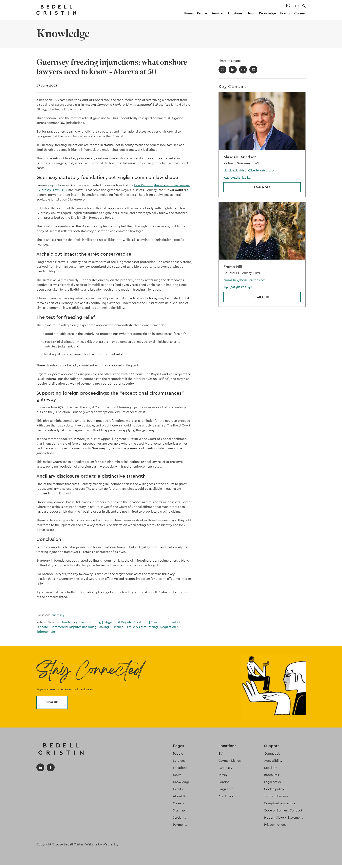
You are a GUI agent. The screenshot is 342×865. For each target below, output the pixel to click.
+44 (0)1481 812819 (237, 177)
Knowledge (267, 13)
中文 (288, 6)
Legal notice (273, 782)
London (224, 782)
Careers (300, 13)
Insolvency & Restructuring (82, 622)
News (251, 13)
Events (285, 13)
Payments (180, 825)
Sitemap (179, 810)
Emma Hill (232, 266)
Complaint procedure (279, 803)
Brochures (271, 775)
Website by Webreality (102, 844)
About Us (179, 796)
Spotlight (270, 768)
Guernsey (58, 615)
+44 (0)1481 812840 (237, 287)
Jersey (223, 775)
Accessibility (273, 761)
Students (179, 817)
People (202, 13)
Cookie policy (274, 789)
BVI (220, 753)
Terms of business (277, 796)
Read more (262, 187)
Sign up (52, 702)
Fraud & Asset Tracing (143, 627)
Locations (235, 13)
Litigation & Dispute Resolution (127, 622)
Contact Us (272, 753)
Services (217, 13)
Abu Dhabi (226, 796)
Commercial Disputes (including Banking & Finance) (88, 627)
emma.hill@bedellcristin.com (244, 280)
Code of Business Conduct (283, 810)
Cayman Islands (229, 761)
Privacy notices (275, 825)
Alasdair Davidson (240, 157)
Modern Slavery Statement (283, 817)
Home (188, 13)
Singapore (225, 789)
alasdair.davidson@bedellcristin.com (249, 170)
